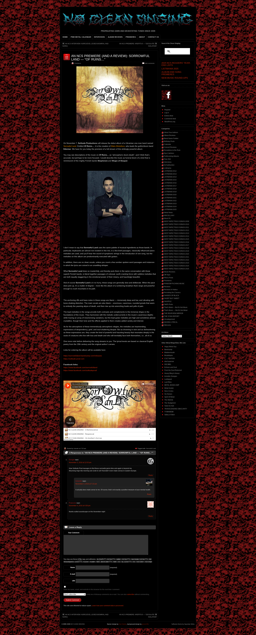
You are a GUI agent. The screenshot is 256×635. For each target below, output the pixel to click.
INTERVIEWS (99, 37)
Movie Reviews (169, 272)
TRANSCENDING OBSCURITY (175, 409)
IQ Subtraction (169, 165)
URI (73, 581)
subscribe (130, 594)
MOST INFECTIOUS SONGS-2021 (176, 257)
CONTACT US (153, 37)
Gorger (72, 460)
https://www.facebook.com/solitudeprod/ (80, 370)
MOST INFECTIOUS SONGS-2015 (176, 239)
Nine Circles (168, 391)
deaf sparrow (169, 361)
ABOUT (142, 37)
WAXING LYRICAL (171, 322)
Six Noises (168, 394)
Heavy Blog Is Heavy (171, 373)
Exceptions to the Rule (172, 150)
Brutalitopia (168, 355)
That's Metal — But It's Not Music (175, 307)
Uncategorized (169, 319)
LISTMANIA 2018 (170, 189)
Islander (76, 448)
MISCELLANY (169, 215)
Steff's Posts (168, 304)
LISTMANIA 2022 (170, 201)
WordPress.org (169, 122)
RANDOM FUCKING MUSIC (174, 284)
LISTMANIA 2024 (170, 206)
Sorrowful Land (151, 448)
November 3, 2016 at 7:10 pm (86, 484)
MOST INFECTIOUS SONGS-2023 (176, 263)
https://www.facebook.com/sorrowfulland (80, 367)
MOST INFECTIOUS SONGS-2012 (176, 230)
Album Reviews (169, 135)
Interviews (167, 162)
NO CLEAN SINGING (78, 624)
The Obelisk (168, 400)
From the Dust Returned (173, 370)
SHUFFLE (167, 301)
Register (167, 110)
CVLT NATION (169, 358)
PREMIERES (131, 37)
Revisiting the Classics (172, 292)
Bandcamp (168, 349)
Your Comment (73, 533)
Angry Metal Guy (170, 347)
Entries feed (168, 116)
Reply (151, 475)
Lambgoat (168, 379)
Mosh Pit (167, 218)
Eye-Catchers (169, 153)
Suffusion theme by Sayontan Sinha (182, 624)
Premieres (77, 63)
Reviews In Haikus (171, 290)
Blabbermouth (169, 352)
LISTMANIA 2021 (170, 198)
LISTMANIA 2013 (170, 174)
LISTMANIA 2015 (170, 180)
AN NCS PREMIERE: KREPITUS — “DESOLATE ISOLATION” (138, 45)
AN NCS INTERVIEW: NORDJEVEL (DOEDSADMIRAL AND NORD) (85, 45)
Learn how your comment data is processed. (108, 606)
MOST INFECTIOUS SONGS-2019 (176, 251)
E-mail (72, 574)
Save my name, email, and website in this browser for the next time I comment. (91, 589)
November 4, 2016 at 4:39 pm (79, 506)
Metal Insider (169, 388)
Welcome (167, 325)
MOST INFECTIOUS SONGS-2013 (176, 233)
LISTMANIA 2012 (170, 171)
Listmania (167, 168)
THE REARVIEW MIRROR (173, 313)
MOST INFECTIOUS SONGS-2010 (176, 224)
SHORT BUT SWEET (171, 298)
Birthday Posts (169, 141)
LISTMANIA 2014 (170, 177)
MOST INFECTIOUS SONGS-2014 (176, 236)
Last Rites (168, 382)
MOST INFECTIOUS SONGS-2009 (176, 221)
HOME (65, 37)
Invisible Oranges (170, 376)
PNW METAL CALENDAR (81, 37)
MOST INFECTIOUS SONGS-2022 (176, 260)
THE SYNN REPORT (171, 316)
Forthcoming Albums (171, 156)
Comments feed (170, 119)
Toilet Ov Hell (169, 406)
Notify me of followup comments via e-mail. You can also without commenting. (117, 594)
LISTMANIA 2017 (170, 186)
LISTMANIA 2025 (170, 209)
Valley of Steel (169, 415)
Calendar (167, 144)
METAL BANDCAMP (171, 385)
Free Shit (167, 159)
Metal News (168, 212)
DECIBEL (167, 364)
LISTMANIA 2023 (170, 204)
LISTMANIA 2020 (170, 195)
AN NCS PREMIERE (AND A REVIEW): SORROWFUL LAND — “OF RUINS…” (110, 57)
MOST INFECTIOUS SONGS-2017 (176, 245)
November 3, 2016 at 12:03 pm (80, 462)
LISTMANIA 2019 (170, 192)
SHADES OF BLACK (171, 295)
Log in (166, 113)
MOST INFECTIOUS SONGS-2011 (176, 227)
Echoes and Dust (170, 367)
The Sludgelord (170, 403)
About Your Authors (171, 132)
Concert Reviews (170, 147)
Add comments (150, 63)
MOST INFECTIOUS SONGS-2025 (176, 269)
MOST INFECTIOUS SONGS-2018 (176, 248)
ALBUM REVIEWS (115, 37)
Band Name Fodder (171, 138)
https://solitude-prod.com (73, 359)
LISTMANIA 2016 (170, 183)
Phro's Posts (168, 278)
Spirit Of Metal (169, 397)
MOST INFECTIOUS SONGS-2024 (176, 266)
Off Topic (167, 275)
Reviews (167, 287)
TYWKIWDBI (168, 412)
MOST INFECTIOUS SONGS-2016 (176, 242)
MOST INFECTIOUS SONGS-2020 (176, 254)
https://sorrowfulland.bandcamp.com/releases (82, 356)
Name (72, 567)
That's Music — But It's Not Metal (175, 310)
